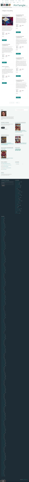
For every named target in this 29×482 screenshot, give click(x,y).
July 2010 (2, 394)
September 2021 (3, 272)
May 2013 (2, 356)
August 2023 (2, 249)
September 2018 (3, 299)
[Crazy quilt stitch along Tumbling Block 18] (10, 46)
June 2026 (2, 220)
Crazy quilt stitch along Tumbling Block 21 (6, 15)
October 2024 (2, 233)
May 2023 (2, 252)
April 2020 (2, 289)
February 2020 (3, 291)
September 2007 (3, 432)
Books (16, 188)
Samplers (16, 207)
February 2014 (3, 346)
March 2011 (2, 385)
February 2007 (3, 440)
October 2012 (2, 364)
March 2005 (2, 464)
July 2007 (2, 434)
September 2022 (3, 261)
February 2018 (3, 301)
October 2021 (2, 271)
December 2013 (3, 348)
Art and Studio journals (17, 185)
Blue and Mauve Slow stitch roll (6, 163)
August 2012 (2, 366)
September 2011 (3, 378)
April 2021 (2, 277)
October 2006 (2, 444)
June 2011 (2, 382)
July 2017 (2, 306)
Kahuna (24, 479)
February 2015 (3, 334)
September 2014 (3, 338)
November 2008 (3, 416)
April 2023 (2, 253)
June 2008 (2, 422)
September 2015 (3, 329)
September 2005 (3, 459)
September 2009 (3, 405)
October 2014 (2, 337)
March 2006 (2, 452)
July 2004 (2, 470)
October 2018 (2, 298)
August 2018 (2, 300)
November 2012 (3, 363)
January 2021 (2, 280)
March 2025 (2, 230)
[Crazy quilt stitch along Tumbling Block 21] (10, 21)
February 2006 (3, 453)
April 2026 (2, 222)
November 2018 (3, 297)
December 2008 (3, 415)
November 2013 (3, 349)
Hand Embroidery (17, 199)
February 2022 (3, 267)
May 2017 (2, 308)
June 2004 (2, 471)
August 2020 (2, 286)
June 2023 (2, 251)
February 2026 (3, 224)
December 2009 (3, 402)
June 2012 (2, 368)
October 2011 (2, 377)
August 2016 (2, 318)
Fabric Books (16, 196)
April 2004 (2, 473)
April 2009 (2, 411)
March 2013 (2, 358)
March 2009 (2, 412)
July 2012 (2, 367)
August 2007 (2, 433)
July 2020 (2, 287)
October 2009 (2, 404)
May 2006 (2, 450)
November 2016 (3, 315)
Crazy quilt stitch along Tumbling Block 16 (20, 81)
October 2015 (2, 328)
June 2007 (2, 435)
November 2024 (3, 232)
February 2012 (3, 373)
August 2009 (2, 406)
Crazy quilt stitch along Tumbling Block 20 (20, 15)
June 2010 (2, 395)
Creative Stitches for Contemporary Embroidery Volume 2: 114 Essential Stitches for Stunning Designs (20, 131)
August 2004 (2, 469)
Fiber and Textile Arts (17, 197)
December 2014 (3, 335)
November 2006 (3, 443)
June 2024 (2, 238)
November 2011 (3, 376)
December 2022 (3, 258)
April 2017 (2, 309)
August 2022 (2, 262)
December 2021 (3, 269)
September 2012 (3, 365)
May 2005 (2, 462)
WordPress (26, 479)
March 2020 (2, 290)
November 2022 (3, 259)
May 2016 (2, 320)
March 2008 (2, 425)
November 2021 (3, 270)
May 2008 (2, 423)
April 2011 (2, 384)
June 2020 (2, 288)
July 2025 (2, 229)
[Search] (20, 2)
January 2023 (2, 257)
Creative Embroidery (17, 194)
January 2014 (2, 347)
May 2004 (2, 472)
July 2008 (2, 421)
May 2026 (2, 221)
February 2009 (3, 413)
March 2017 (2, 310)
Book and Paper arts (17, 187)
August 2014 (2, 339)
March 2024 (2, 241)
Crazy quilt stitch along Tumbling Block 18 (6, 45)
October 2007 (2, 431)
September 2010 (3, 392)
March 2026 (2, 223)
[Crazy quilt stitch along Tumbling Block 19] (24, 38)
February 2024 (3, 242)
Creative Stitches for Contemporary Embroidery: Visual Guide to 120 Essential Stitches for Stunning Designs (7, 144)
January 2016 (2, 325)
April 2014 (2, 344)
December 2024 (3, 231)
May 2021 (2, 276)
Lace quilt (16, 204)
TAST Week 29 (4, 169)
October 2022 (2, 260)
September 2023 (3, 248)
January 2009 (2, 414)
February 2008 (3, 426)
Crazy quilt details (17, 190)
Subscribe (3, 127)
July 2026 (2, 219)
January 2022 (2, 268)
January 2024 (2, 243)
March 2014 (2, 345)
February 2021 (3, 279)
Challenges (16, 189)
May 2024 (2, 239)
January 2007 (2, 441)
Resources (16, 206)
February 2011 (3, 386)
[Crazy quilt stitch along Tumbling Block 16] (24, 82)
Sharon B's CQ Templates (18, 208)
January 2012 (2, 374)
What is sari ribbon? (5, 66)
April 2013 (2, 357)
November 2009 (3, 403)
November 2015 (3, 327)
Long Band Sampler (17, 205)
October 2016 (2, 316)
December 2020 (3, 281)
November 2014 (3, 336)
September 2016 (3, 317)
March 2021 (2, 278)
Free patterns (16, 198)
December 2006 (3, 442)
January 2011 (2, 387)
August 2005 (2, 460)
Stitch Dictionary (17, 209)
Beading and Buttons (17, 186)
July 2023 (2, 250)
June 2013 (2, 355)
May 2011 (2, 383)
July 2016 (2, 319)
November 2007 (3, 430)
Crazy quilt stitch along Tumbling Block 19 (20, 37)
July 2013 (2, 354)
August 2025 (2, 228)
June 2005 (2, 461)
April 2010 (2, 397)
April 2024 (2, 240)
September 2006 (3, 445)
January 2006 (2, 454)
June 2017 (2, 307)
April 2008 (2, 424)
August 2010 (2, 393)
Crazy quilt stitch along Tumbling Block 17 (20, 58)
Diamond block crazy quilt (18, 195)
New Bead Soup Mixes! (5, 166)
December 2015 (3, 326)
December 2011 (3, 375)
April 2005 (2, 463)
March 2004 (2, 474)
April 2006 (2, 451)
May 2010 (2, 396)
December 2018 (3, 296)
